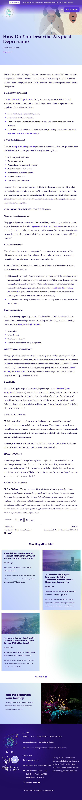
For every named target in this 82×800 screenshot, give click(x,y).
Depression (7, 52)
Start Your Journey (72, 9)
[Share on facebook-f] (16, 520)
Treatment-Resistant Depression (56, 595)
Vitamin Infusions (10, 571)
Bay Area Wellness (16, 652)
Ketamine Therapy (59, 591)
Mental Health (26, 567)
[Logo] (8, 11)
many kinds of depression (23, 146)
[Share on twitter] (21, 520)
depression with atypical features (46, 226)
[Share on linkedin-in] (26, 520)
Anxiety (6, 652)
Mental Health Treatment (22, 655)
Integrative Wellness (14, 567)
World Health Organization (20, 99)
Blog (5, 567)
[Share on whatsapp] (32, 520)
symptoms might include (29, 324)
